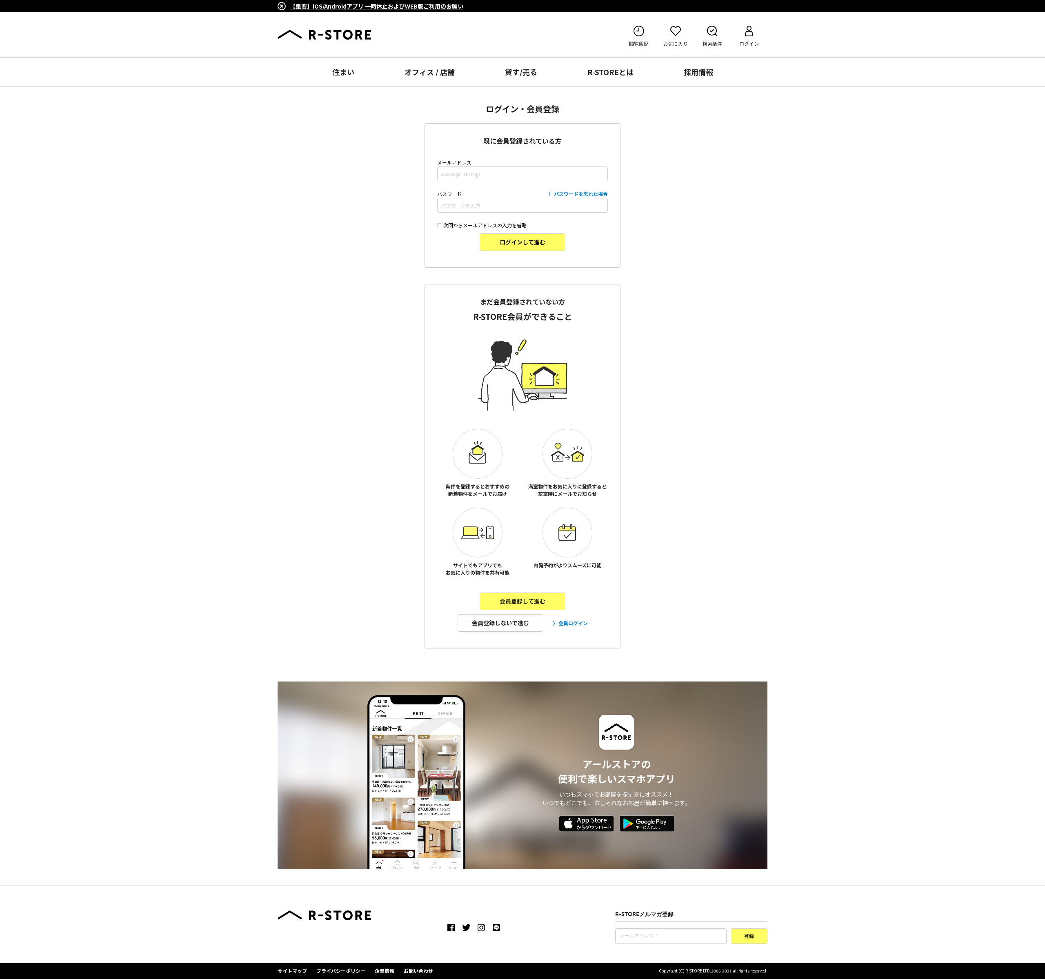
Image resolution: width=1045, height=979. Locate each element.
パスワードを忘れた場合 (581, 193)
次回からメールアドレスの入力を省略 (485, 225)
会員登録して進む (522, 601)
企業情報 (384, 970)
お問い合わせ (418, 970)
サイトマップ (292, 970)
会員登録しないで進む (500, 623)
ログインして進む (522, 242)
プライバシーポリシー (340, 970)
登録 (749, 936)
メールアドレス (454, 162)
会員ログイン (573, 622)
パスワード (522, 193)
